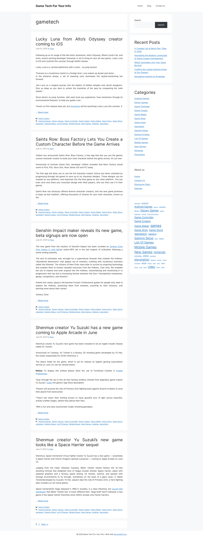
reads (49, 383)
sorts (158, 263)
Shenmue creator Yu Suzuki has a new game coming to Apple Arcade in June (79, 330)
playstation (104, 124)
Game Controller (71, 121)
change (156, 207)
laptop (161, 238)
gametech (40, 124)
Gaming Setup (50, 124)
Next (44, 524)
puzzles (159, 260)
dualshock (137, 214)
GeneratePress (120, 534)
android (145, 203)
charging (162, 207)
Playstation (139, 154)
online (146, 256)
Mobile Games (74, 124)
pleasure (153, 260)
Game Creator (44, 118)
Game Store (117, 121)
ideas (156, 238)
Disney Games (57, 121)
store (140, 267)
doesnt (162, 211)
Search (137, 20)
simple (150, 263)
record (165, 260)
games (155, 226)
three (144, 267)
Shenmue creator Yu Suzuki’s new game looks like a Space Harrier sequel (79, 442)
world (162, 267)
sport (163, 263)
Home (140, 6)
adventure (137, 203)
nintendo (95, 124)
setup (144, 263)
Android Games (44, 121)
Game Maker (96, 121)
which (158, 267)
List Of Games (62, 124)
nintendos (138, 256)
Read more (43, 112)
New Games (86, 124)
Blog (149, 6)
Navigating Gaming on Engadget (149, 76)
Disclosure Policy (142, 184)
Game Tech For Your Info (53, 6)
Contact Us (160, 6)
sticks (136, 267)
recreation (137, 263)
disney (136, 211)
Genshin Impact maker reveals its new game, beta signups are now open (79, 233)
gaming (152, 234)
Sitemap (138, 188)
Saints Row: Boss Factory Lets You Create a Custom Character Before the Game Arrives (79, 142)
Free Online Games (152, 214)
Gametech (139, 126)
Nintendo (138, 150)
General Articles (142, 134)
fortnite (144, 214)
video (151, 267)
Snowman (75, 106)
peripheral (153, 256)
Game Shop (107, 121)
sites (154, 263)
